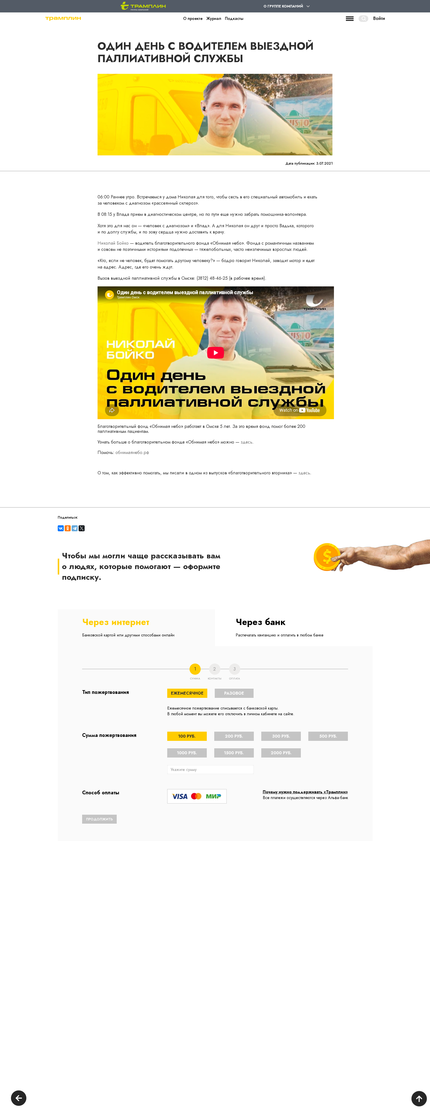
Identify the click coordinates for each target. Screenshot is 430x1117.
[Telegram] (75, 528)
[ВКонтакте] (61, 528)
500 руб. (328, 736)
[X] (82, 528)
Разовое (234, 693)
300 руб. (281, 736)
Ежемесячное (187, 693)
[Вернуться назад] (18, 1098)
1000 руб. (187, 753)
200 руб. (234, 736)
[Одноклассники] (68, 528)
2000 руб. (281, 753)
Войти (379, 18)
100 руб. (187, 736)
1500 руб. (234, 753)
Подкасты (234, 18)
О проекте (193, 18)
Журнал (213, 18)
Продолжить (99, 819)
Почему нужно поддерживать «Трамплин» (305, 792)
